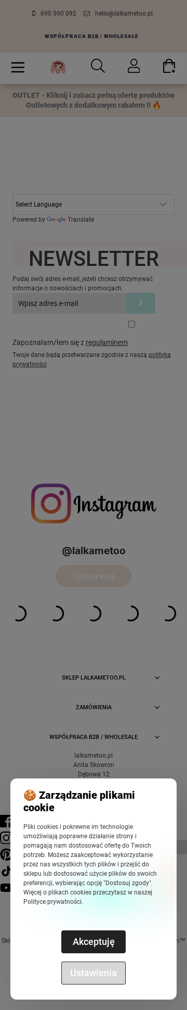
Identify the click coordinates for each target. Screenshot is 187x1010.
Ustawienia (93, 972)
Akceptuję (94, 941)
